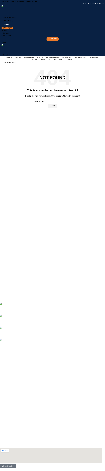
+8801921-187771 (31, 1)
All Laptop (3, 359)
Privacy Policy (4, 432)
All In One (3, 390)
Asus (1, 362)
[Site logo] (9, 10)
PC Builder (53, 39)
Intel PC (2, 394)
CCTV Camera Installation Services (11, 418)
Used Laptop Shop (6, 408)
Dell (1, 369)
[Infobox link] (51, 309)
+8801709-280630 (16, 1)
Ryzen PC (3, 397)
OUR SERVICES (5, 404)
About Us (3, 429)
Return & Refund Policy (7, 439)
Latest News (4, 446)
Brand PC (3, 401)
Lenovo (2, 376)
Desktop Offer (4, 387)
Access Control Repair (7, 422)
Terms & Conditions (6, 443)
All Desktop (3, 383)
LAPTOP (3, 355)
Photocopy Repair (6, 415)
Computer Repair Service (8, 411)
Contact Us (3, 436)
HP (1, 373)
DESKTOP (3, 380)
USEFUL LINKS (5, 425)
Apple (2, 366)
